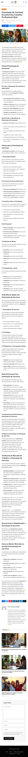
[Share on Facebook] (5, 26)
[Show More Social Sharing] (25, 26)
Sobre (11, 751)
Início (7, 751)
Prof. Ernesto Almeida (10, 20)
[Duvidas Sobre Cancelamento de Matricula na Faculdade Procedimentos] (14, 640)
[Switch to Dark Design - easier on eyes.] (24, 2)
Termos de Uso (12, 753)
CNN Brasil (15, 497)
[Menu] (2, 2)
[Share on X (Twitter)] (12, 26)
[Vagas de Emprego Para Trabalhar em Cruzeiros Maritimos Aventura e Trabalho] (14, 684)
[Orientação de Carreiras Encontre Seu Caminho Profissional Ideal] (14, 35)
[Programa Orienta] (14, 2)
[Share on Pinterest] (19, 26)
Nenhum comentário (7, 22)
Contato (18, 753)
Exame (11, 510)
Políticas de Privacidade (18, 751)
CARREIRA (4, 9)
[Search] (26, 2)
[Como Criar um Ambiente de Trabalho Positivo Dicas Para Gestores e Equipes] (14, 662)
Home (3, 6)
